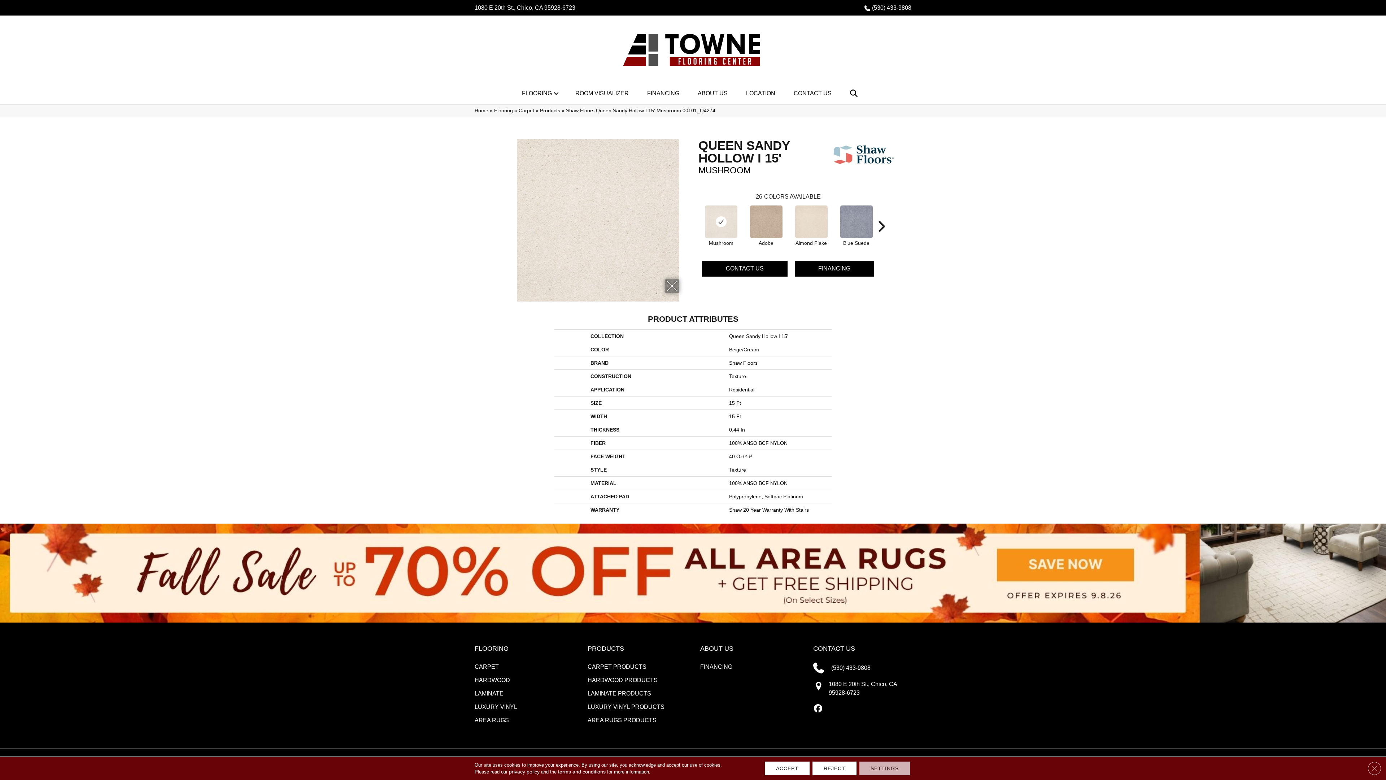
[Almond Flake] (811, 222)
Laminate (489, 693)
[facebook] (818, 709)
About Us (713, 93)
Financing (663, 93)
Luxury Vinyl (496, 707)
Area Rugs (492, 720)
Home (481, 110)
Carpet (526, 110)
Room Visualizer (602, 93)
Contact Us (813, 93)
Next (881, 215)
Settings (885, 768)
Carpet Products (617, 667)
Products (550, 110)
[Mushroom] (721, 222)
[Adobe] (766, 222)
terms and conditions (582, 772)
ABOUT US (716, 648)
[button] (556, 93)
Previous (694, 215)
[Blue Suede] (856, 222)
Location (760, 93)
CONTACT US (834, 648)
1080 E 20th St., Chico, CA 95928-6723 (525, 8)
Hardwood (492, 680)
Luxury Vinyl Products (626, 707)
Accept (787, 768)
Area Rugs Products (622, 720)
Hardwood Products (623, 680)
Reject (834, 768)
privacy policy (524, 772)
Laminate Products (619, 693)
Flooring (537, 93)
